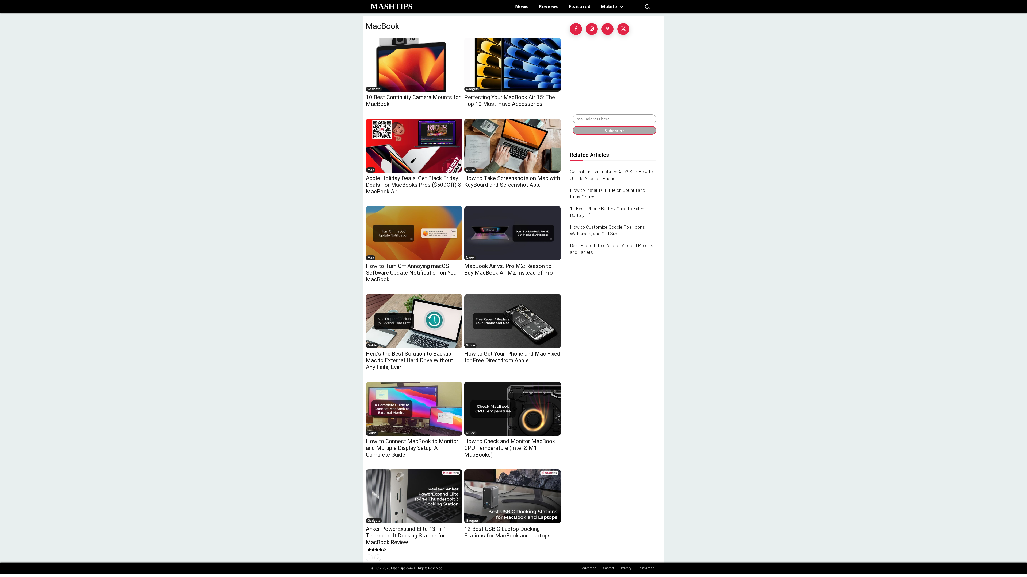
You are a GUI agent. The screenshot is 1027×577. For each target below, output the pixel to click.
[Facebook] (576, 29)
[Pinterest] (607, 29)
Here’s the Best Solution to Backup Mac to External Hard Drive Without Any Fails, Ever (409, 360)
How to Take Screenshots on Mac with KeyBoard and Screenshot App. (512, 181)
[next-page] (377, 557)
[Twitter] (623, 29)
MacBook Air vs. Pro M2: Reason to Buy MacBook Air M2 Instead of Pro (508, 269)
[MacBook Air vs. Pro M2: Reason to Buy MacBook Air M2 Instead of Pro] (512, 233)
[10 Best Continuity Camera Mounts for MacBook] (414, 65)
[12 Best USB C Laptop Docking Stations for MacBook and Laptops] (512, 496)
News (470, 257)
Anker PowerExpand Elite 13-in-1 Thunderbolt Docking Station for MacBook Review (406, 535)
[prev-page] (369, 557)
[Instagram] (592, 29)
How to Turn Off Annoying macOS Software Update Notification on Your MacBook (412, 273)
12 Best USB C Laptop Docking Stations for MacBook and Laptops (507, 532)
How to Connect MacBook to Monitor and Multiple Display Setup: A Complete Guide (412, 448)
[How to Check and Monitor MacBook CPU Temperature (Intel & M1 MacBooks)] (512, 409)
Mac (370, 169)
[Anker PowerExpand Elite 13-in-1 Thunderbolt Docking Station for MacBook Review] (414, 496)
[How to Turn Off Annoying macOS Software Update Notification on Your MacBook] (414, 233)
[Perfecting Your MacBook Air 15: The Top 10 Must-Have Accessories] (512, 65)
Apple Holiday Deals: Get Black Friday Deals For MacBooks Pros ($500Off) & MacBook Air (413, 185)
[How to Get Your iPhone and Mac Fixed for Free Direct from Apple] (512, 321)
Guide (470, 169)
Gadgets (373, 89)
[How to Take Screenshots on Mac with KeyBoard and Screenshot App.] (512, 146)
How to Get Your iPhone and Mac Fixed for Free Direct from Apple (512, 357)
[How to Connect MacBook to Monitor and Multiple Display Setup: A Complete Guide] (414, 409)
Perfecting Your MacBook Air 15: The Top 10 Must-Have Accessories (509, 100)
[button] (647, 6)
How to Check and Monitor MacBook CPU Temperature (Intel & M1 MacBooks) (509, 448)
